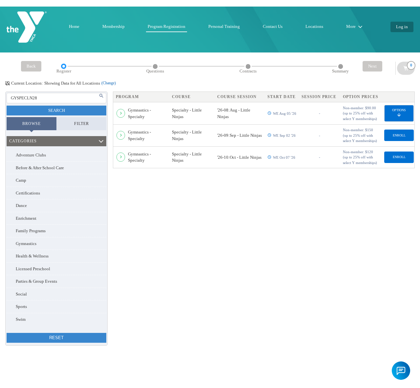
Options (399, 110)
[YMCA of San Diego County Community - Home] (27, 27)
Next (372, 66)
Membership (113, 26)
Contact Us (273, 26)
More (351, 26)
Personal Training (224, 26)
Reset (56, 337)
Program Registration (166, 26)
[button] (401, 370)
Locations (314, 26)
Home (74, 26)
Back (31, 66)
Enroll (399, 135)
